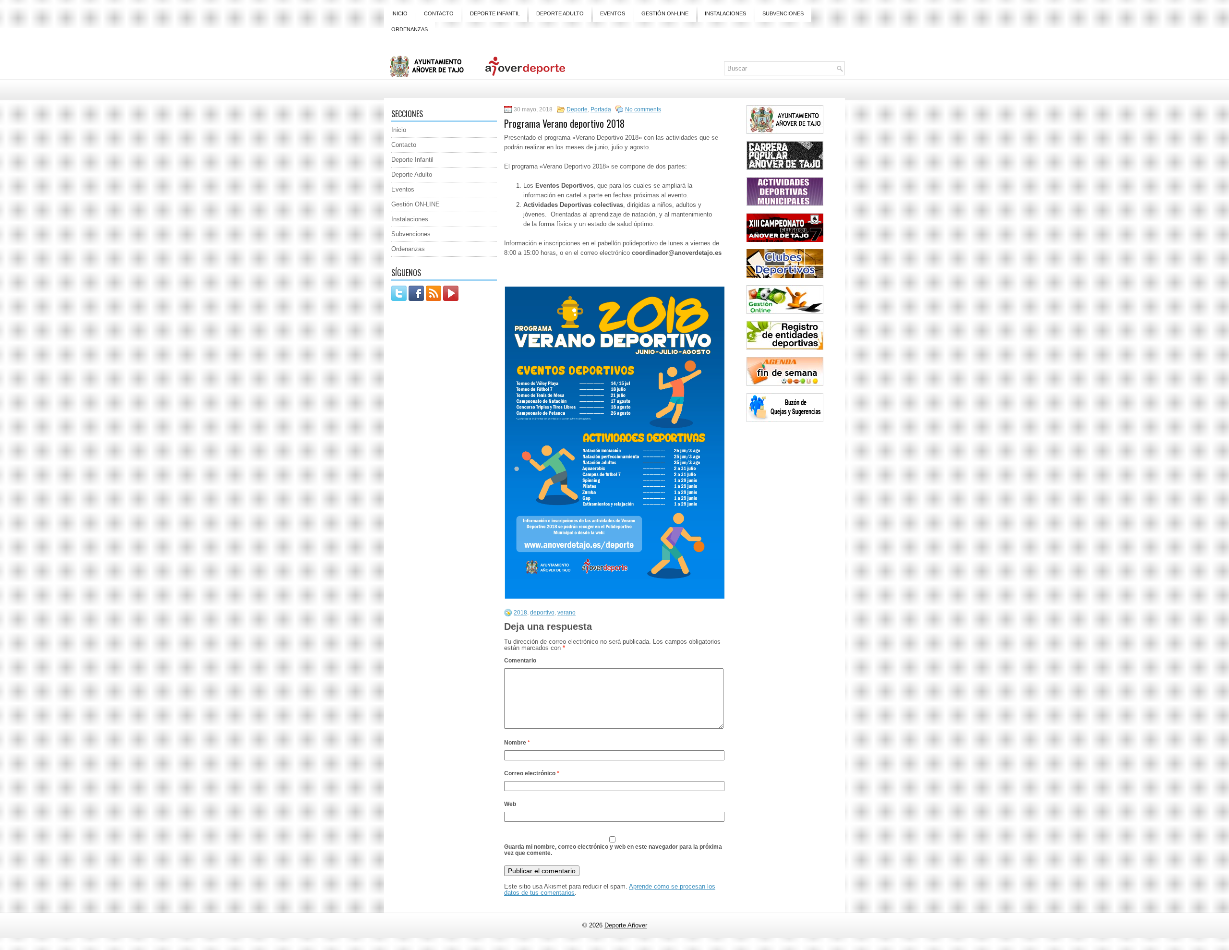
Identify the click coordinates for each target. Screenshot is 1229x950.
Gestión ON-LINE (664, 13)
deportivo (542, 612)
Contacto (439, 13)
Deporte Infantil (495, 13)
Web (510, 804)
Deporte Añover (625, 925)
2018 (520, 612)
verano (566, 612)
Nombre (517, 742)
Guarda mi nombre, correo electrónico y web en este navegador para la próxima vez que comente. (613, 849)
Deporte (577, 109)
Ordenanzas (409, 29)
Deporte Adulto (560, 13)
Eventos (612, 13)
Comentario (520, 660)
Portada (600, 109)
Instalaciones (725, 13)
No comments (643, 109)
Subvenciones (783, 13)
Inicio (399, 13)
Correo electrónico (531, 773)
